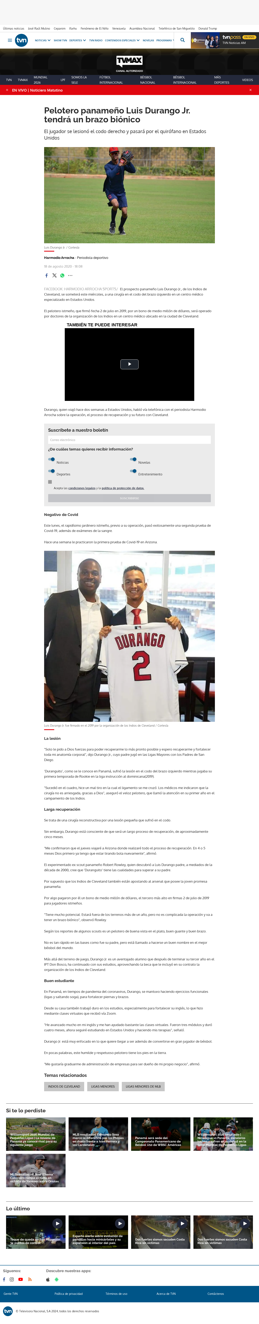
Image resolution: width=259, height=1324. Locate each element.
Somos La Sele (79, 79)
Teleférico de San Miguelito (177, 28)
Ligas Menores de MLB (143, 1086)
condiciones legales (82, 488)
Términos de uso (116, 1293)
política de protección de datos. (123, 488)
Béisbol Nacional (147, 79)
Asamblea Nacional (142, 28)
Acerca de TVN (166, 1293)
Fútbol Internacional (111, 79)
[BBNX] (8, 1311)
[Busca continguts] (182, 40)
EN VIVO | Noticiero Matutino (37, 90)
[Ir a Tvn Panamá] (21, 40)
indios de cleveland (64, 1086)
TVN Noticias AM (234, 43)
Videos (247, 80)
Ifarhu (73, 28)
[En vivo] (226, 35)
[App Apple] (48, 1279)
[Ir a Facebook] (5, 1279)
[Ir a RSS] (31, 1279)
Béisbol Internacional (184, 79)
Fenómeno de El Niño (94, 28)
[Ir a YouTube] (21, 1279)
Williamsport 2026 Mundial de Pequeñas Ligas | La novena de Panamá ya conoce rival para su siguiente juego (33, 1140)
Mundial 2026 (40, 79)
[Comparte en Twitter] (54, 275)
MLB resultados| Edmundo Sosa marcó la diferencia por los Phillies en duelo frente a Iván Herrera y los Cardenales (98, 1140)
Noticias (41, 40)
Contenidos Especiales (120, 40)
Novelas (148, 40)
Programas (164, 40)
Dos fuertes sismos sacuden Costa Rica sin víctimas (160, 1241)
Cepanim (59, 28)
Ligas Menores (103, 1086)
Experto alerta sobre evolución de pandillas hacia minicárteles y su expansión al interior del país (98, 1239)
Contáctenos (216, 1293)
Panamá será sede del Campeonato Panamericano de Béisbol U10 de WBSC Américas (158, 1141)
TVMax (23, 80)
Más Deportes (221, 79)
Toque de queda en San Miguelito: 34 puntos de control (35, 1241)
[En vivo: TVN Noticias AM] (205, 40)
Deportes (75, 40)
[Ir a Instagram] (12, 1279)
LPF (63, 80)
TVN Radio (96, 40)
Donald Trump (207, 28)
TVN (9, 80)
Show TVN (60, 40)
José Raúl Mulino (39, 28)
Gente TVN (11, 1293)
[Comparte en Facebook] (46, 275)
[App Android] (57, 1279)
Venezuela (119, 28)
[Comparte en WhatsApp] (62, 275)
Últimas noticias (13, 28)
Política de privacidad (69, 1293)
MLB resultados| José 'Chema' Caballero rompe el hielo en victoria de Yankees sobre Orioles (34, 1178)
